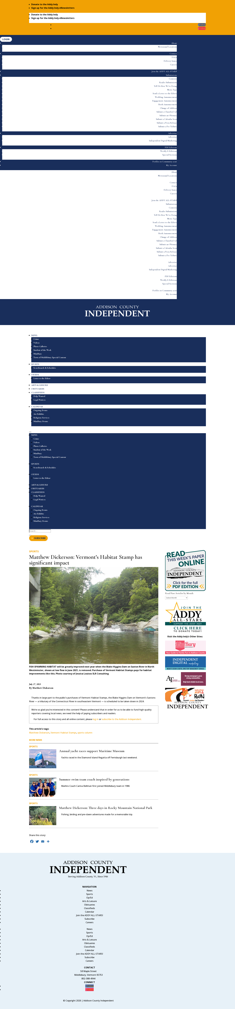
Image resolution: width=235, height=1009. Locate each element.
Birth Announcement (167, 104)
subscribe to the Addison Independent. (122, 719)
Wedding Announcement (166, 97)
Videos (36, 342)
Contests (173, 78)
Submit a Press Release (167, 122)
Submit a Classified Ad (167, 111)
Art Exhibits (38, 414)
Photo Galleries (40, 346)
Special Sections (169, 154)
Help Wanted (39, 396)
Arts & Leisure (89, 901)
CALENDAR (37, 406)
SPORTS (35, 364)
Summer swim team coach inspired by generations (94, 779)
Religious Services (41, 417)
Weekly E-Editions (168, 151)
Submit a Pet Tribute (167, 126)
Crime (36, 339)
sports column (85, 732)
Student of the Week (42, 350)
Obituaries (89, 904)
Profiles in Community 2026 (164, 161)
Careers (173, 64)
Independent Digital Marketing (163, 140)
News (89, 890)
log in (95, 719)
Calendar (89, 911)
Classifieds (89, 908)
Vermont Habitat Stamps (63, 732)
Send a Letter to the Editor (165, 93)
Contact (173, 53)
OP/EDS (35, 374)
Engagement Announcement (164, 100)
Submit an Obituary (168, 115)
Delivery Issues (170, 61)
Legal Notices (39, 399)
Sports (34, 551)
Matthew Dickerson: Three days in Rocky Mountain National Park (105, 808)
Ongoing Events (40, 410)
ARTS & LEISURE (39, 385)
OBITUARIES (37, 388)
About (174, 43)
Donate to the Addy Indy (44, 4)
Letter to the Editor (41, 378)
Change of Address (168, 108)
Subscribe (89, 918)
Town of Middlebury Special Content (49, 357)
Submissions (171, 75)
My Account (171, 165)
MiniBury (37, 353)
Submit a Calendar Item (166, 119)
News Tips (172, 89)
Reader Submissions (168, 82)
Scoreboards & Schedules (44, 368)
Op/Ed (89, 897)
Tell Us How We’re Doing (165, 86)
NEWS (34, 335)
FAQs (174, 57)
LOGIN (6, 39)
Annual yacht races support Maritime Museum (91, 751)
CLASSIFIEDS (37, 392)
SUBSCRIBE (40, 538)
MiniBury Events (40, 421)
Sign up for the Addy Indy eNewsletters (52, 7)
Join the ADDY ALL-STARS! (164, 71)
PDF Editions (171, 147)
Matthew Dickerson (39, 732)
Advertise (172, 133)
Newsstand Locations (167, 46)
